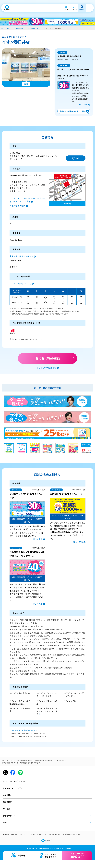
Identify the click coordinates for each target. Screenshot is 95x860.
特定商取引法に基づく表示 (72, 834)
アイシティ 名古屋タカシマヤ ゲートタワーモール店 (46, 711)
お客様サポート (9, 815)
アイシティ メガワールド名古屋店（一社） (20, 702)
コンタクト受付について (20, 283)
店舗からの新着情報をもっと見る (73, 111)
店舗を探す (7, 795)
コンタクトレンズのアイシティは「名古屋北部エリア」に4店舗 (27, 200)
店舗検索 (81, 9)
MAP (78, 158)
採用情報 (14, 834)
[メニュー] (89, 8)
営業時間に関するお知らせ (21, 256)
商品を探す (7, 802)
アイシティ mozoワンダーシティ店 (73, 694)
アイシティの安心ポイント (51, 855)
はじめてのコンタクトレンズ (14, 781)
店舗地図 (21, 855)
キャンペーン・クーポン (12, 788)
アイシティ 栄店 (70, 700)
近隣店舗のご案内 (17, 205)
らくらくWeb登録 (47, 358)
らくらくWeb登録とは (46, 367)
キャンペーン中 (77, 855)
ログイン (74, 9)
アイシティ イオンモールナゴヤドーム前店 (46, 694)
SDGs (5, 822)
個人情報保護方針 (54, 834)
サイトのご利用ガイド (38, 834)
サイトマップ (24, 834)
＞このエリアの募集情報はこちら (24, 730)
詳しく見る (83, 104)
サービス (6, 808)
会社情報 (6, 834)
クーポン (66, 9)
